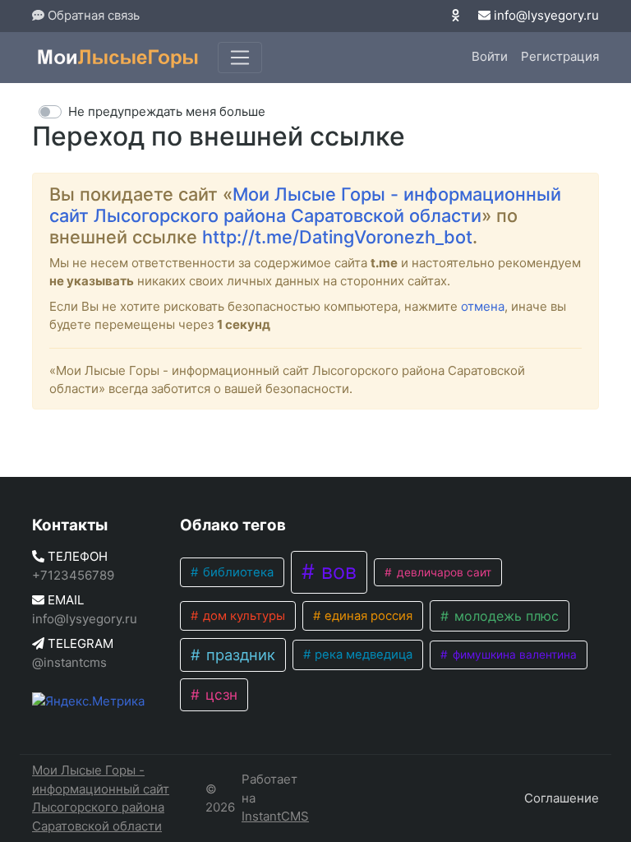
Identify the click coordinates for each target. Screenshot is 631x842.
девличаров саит (442, 572)
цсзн (219, 694)
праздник (238, 654)
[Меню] (240, 57)
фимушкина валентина (513, 654)
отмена (482, 306)
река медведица (361, 654)
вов (336, 571)
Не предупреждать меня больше (166, 111)
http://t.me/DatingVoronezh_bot (337, 237)
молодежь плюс (504, 616)
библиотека (237, 572)
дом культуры (242, 615)
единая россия (366, 615)
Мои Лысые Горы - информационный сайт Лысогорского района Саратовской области (305, 204)
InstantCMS (275, 816)
